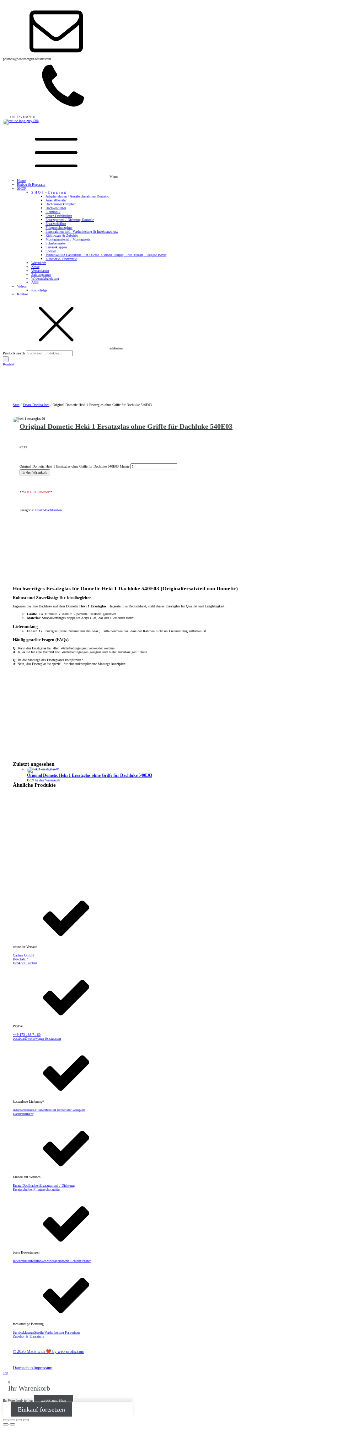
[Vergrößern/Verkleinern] (6, 1420)
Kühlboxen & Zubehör (62, 235)
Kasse (35, 267)
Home (21, 181)
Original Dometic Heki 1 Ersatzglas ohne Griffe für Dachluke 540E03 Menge (74, 466)
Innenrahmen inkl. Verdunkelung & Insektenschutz (82, 231)
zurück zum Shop (53, 1400)
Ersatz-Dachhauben (59, 216)
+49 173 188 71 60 (27, 1035)
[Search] (6, 359)
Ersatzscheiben (56, 224)
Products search (14, 353)
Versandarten (40, 271)
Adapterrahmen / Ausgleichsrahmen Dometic (77, 196)
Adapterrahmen (23, 1110)
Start (16, 405)
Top (5, 1373)
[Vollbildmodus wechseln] (12, 1420)
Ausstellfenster (56, 200)
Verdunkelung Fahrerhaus (62, 1332)
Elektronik (53, 212)
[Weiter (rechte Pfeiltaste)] (12, 1424)
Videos (22, 286)
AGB (35, 282)
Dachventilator (56, 208)
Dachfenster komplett (61, 204)
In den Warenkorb (34, 472)
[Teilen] (19, 1420)
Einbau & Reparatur (31, 184)
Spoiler (51, 251)
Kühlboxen (39, 1261)
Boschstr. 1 (21, 959)
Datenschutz (23, 1367)
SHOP (21, 188)
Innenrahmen (22, 1261)
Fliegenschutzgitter (59, 228)
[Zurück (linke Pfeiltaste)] (6, 1424)
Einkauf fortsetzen (41, 1409)
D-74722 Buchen (25, 963)
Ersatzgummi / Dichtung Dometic (70, 220)
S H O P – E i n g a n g (48, 192)
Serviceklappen (56, 247)
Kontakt (22, 294)
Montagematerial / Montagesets (68, 239)
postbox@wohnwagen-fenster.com (37, 1038)
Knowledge (39, 290)
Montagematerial (58, 1261)
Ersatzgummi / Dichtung (57, 1185)
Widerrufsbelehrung (45, 278)
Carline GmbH (23, 955)
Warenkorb (38, 263)
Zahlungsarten (41, 274)
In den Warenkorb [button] (47, 780)
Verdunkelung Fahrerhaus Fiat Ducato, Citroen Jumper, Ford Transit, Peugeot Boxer (106, 255)
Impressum (42, 1367)
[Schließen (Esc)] (26, 1420)
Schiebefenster (56, 243)
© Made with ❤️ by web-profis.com (48, 1351)
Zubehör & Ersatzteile (61, 259)
